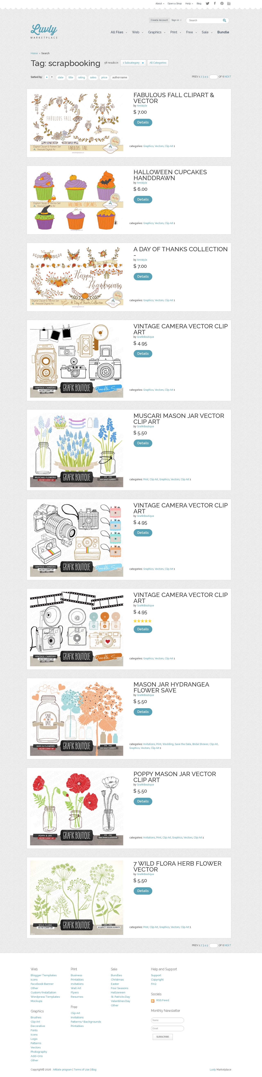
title (71, 77)
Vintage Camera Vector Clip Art (180, 329)
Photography (39, 1051)
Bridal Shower (200, 744)
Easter (115, 983)
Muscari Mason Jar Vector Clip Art (178, 418)
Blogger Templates (43, 975)
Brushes (36, 1017)
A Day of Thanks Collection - (180, 252)
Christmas (117, 979)
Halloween (118, 992)
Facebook (215, 3)
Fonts (34, 1030)
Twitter (207, 3)
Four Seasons (119, 988)
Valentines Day (120, 1001)
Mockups (36, 1001)
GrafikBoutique (145, 336)
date (60, 77)
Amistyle (142, 105)
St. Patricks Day (120, 996)
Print (145, 479)
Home (34, 53)
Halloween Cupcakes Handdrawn (170, 175)
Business (76, 975)
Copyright (157, 979)
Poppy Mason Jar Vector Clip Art (174, 776)
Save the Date (183, 744)
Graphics (148, 146)
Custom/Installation (43, 992)
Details (143, 122)
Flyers (75, 992)
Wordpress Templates (45, 996)
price (104, 77)
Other (34, 988)
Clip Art (169, 146)
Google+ (229, 3)
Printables (77, 979)
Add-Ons (37, 1056)
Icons (34, 979)
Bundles (116, 975)
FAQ (153, 983)
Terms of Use (81, 1069)
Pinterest (222, 3)
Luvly (213, 1069)
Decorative (38, 1026)
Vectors (159, 146)
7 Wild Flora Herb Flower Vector (177, 866)
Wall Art (76, 988)
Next (228, 76)
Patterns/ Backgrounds (86, 1021)
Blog (93, 1069)
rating (81, 77)
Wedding (168, 744)
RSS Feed (162, 1000)
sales (93, 77)
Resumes (77, 996)
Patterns (36, 1043)
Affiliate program (62, 1069)
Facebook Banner (42, 983)
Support (156, 975)
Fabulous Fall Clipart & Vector (173, 97)
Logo (34, 1038)
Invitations (149, 744)
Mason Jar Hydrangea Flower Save (171, 687)
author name (119, 77)
